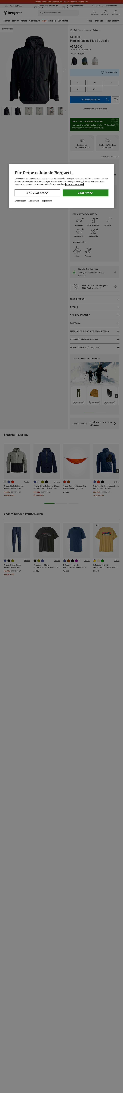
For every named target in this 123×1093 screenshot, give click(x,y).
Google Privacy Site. (74, 184)
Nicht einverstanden (37, 193)
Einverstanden (85, 193)
